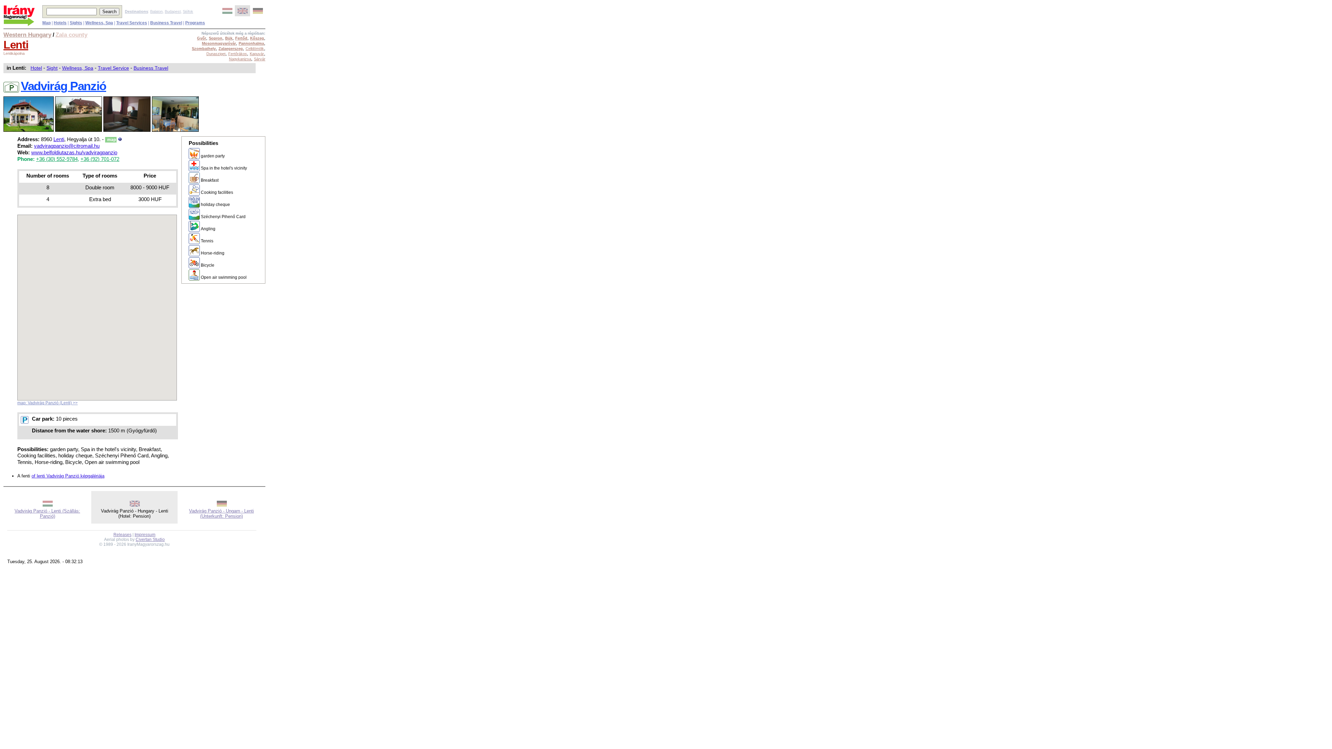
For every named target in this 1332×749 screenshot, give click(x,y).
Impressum (145, 534)
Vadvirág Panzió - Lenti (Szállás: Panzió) (47, 513)
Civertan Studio (150, 539)
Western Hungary (27, 34)
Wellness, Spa (77, 68)
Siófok (188, 11)
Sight (52, 68)
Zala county (71, 34)
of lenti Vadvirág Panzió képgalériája (68, 476)
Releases (122, 534)
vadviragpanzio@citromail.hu (67, 146)
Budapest (173, 11)
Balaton (156, 11)
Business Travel (151, 68)
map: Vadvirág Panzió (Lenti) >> (47, 403)
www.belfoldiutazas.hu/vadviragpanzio (74, 152)
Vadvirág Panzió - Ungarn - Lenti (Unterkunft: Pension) (221, 513)
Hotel (36, 68)
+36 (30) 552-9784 (57, 159)
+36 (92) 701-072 (99, 159)
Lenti (15, 44)
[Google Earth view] (120, 139)
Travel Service (113, 68)
